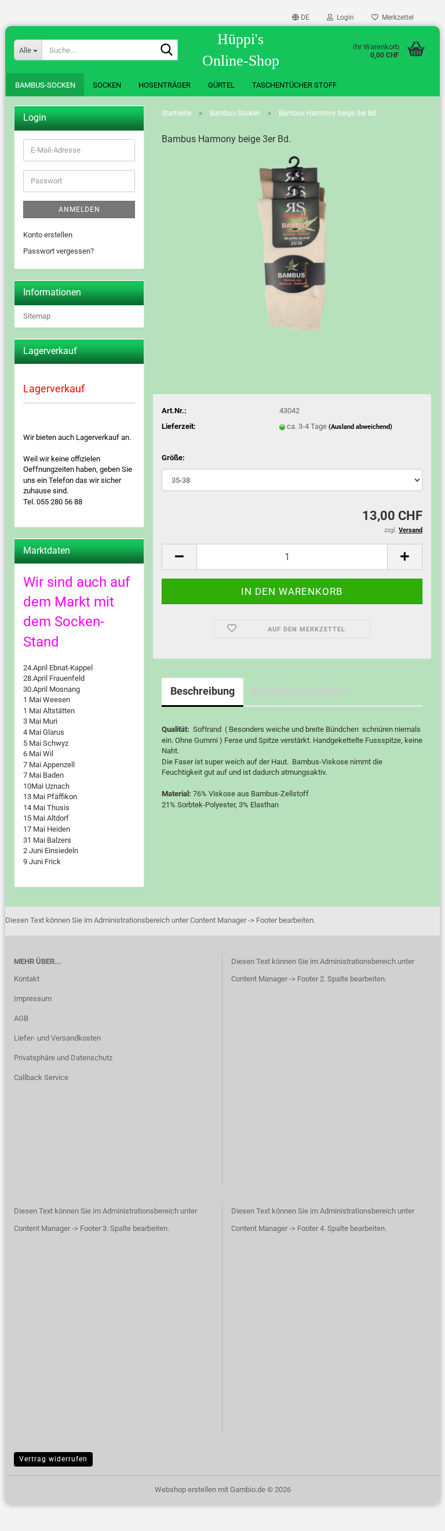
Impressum (33, 998)
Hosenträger (164, 85)
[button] (300, 17)
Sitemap (36, 316)
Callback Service (41, 1077)
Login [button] (343, 17)
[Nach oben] (413, 1513)
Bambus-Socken (45, 85)
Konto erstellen (47, 234)
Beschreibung (202, 691)
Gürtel (221, 85)
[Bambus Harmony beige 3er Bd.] (292, 243)
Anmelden (79, 209)
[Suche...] (167, 50)
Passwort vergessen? (58, 251)
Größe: (173, 457)
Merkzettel (396, 17)
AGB (21, 1018)
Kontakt (26, 978)
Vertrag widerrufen (53, 1459)
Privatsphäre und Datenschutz (63, 1057)
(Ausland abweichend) (360, 427)
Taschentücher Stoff (294, 85)
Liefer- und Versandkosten (57, 1038)
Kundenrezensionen (298, 691)
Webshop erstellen (185, 1489)
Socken (107, 85)
